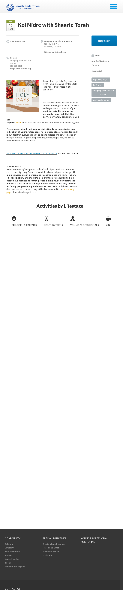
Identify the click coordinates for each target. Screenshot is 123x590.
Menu (113, 6)
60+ (108, 224)
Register (104, 40)
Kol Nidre (97, 85)
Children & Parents (24, 224)
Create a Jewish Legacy (54, 544)
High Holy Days (101, 79)
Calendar (9, 544)
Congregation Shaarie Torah (103, 92)
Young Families (12, 559)
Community (12, 538)
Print (97, 55)
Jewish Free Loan (51, 551)
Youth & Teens (53, 224)
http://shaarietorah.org (55, 52)
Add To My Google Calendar (100, 63)
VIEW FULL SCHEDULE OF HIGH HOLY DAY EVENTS (31, 153)
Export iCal (97, 71)
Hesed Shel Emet (51, 547)
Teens (8, 562)
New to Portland (12, 551)
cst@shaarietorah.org (20, 68)
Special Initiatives (54, 538)
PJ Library (47, 555)
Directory (9, 547)
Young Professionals (84, 224)
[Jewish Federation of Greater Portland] (23, 7)
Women (8, 555)
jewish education (101, 100)
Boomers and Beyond (15, 566)
